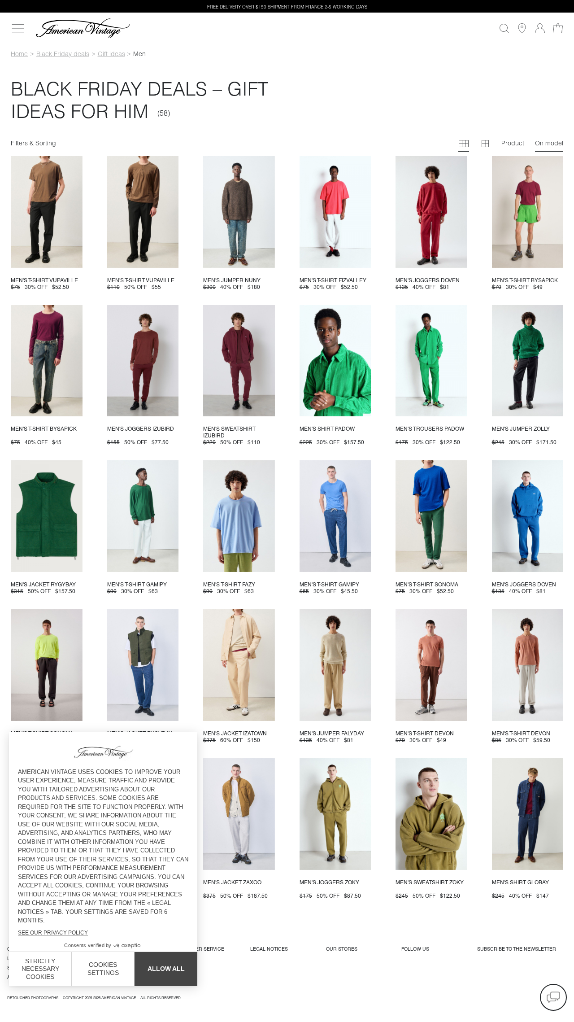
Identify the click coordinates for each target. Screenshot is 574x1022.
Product (512, 143)
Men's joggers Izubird (140, 429)
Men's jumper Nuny (232, 280)
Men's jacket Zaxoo (232, 882)
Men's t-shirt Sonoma (427, 584)
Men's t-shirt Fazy (229, 584)
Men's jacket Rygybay (43, 584)
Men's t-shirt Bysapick (525, 280)
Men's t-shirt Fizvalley (333, 280)
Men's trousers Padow (430, 429)
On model (549, 143)
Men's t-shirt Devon (425, 733)
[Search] (504, 28)
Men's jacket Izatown (235, 733)
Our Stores (341, 949)
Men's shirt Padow (327, 429)
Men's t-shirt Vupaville (44, 280)
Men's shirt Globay (520, 882)
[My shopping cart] (557, 28)
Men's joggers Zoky (329, 882)
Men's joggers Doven (428, 280)
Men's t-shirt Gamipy (137, 584)
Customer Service (199, 949)
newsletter (516, 949)
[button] (553, 997)
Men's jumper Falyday (332, 733)
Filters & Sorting (33, 143)
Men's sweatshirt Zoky (430, 882)
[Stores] (522, 28)
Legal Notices (269, 949)
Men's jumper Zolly (521, 429)
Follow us (415, 949)
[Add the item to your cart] (72, 257)
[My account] (540, 28)
